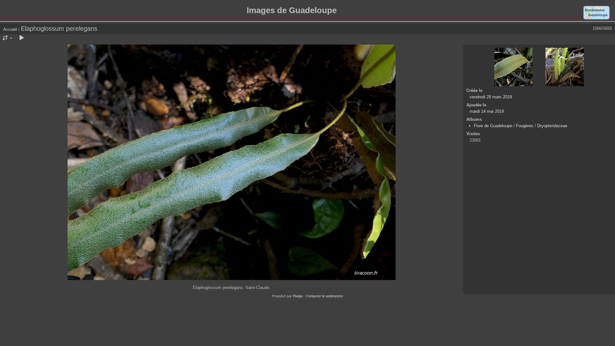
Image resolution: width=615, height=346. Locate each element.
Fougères (524, 125)
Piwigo (298, 296)
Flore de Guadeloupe (493, 125)
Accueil (10, 29)
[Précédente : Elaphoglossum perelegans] (513, 67)
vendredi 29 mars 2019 (491, 97)
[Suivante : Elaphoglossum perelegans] (564, 67)
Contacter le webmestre (324, 296)
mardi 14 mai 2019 (487, 111)
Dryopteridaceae (552, 125)
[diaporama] (21, 38)
